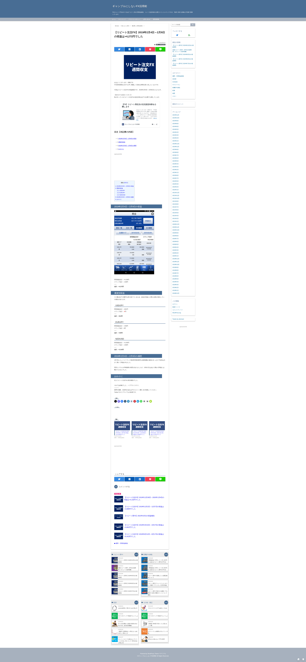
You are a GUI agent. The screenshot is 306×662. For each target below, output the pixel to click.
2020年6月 (175, 241)
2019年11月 (175, 261)
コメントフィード (177, 310)
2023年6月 (175, 158)
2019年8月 (175, 270)
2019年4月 (175, 281)
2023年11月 (175, 146)
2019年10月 (175, 264)
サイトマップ (122, 19)
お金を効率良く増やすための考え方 (127, 608)
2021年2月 (175, 218)
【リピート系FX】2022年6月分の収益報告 (139, 516)
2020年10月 (175, 230)
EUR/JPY (121, 192)
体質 (173, 93)
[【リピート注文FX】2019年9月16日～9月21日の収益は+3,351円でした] (157, 425)
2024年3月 (175, 135)
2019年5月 (175, 279)
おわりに (121, 149)
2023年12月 (175, 143)
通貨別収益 (121, 142)
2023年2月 (175, 169)
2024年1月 (175, 141)
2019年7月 (175, 273)
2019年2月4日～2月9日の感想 (127, 145)
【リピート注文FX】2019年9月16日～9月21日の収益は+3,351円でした (157, 433)
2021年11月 (175, 195)
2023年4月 (175, 164)
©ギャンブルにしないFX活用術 (146, 656)
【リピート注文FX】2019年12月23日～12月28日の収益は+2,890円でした (139, 433)
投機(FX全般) (176, 87)
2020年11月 (175, 227)
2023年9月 (175, 149)
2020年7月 (175, 238)
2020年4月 (175, 247)
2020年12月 (175, 224)
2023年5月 (175, 161)
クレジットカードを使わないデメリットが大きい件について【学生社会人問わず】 (127, 640)
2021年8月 (175, 204)
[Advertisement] (127, 166)
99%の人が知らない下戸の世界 (156, 639)
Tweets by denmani (178, 319)
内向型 (174, 79)
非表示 (126, 182)
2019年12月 (175, 258)
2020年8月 (175, 235)
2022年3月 (175, 184)
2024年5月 (175, 129)
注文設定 (175, 82)
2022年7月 (175, 178)
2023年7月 (175, 155)
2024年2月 (175, 138)
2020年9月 (175, 233)
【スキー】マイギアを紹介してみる (157, 608)
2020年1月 (175, 256)
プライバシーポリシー (134, 19)
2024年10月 (175, 118)
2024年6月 (175, 126)
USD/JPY (121, 190)
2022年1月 (175, 189)
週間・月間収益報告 (160, 44)
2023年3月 (175, 166)
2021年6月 (175, 210)
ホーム (114, 19)
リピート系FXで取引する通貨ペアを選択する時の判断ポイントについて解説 (157, 592)
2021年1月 (175, 221)
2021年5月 (175, 212)
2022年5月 (175, 181)
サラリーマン (176, 84)
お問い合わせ (146, 19)
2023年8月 (175, 152)
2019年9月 (175, 267)
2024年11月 (175, 115)
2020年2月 (175, 253)
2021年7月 (175, 207)
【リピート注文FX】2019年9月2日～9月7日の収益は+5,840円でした (122, 433)
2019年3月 (175, 284)
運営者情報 (156, 19)
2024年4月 (175, 132)
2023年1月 (175, 172)
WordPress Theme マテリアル (157, 653)
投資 (173, 90)
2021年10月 (175, 198)
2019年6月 (175, 276)
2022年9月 (175, 175)
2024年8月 (175, 123)
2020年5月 (175, 244)
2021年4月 (175, 215)
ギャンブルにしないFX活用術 (129, 6)
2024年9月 (175, 120)
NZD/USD (121, 195)
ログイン (175, 304)
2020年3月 (175, 250)
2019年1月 (175, 290)
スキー (174, 96)
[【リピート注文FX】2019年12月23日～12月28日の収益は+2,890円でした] (139, 425)
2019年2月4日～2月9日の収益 (127, 138)
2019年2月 (175, 287)
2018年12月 (175, 293)
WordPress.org (176, 312)
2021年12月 (175, 192)
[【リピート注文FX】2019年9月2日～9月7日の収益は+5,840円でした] (122, 425)
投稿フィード (176, 307)
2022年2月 (175, 187)
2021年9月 (175, 201)
